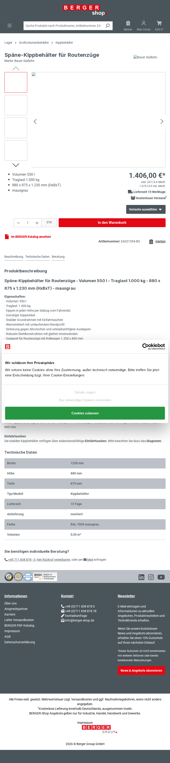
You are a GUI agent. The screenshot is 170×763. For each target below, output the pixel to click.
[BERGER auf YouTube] (161, 578)
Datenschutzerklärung (19, 642)
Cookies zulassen (85, 413)
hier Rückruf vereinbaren (53, 559)
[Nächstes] (162, 122)
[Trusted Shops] (8, 576)
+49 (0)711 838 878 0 (80, 606)
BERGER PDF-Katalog (19, 625)
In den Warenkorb (112, 222)
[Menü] (9, 25)
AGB (7, 636)
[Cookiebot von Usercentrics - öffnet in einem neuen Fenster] (145, 346)
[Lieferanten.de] (18, 576)
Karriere (9, 614)
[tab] (13, 257)
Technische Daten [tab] (37, 256)
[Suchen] (107, 25)
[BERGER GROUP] (101, 731)
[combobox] (62, 25)
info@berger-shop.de (79, 620)
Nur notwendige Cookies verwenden (85, 400)
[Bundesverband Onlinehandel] (45, 576)
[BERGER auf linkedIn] (141, 578)
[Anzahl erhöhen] (37, 222)
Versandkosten (81, 699)
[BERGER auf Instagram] (151, 578)
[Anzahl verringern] (18, 222)
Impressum (12, 631)
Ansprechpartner (16, 609)
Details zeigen (85, 392)
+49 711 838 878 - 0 (21, 559)
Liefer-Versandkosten (19, 620)
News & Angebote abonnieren (141, 670)
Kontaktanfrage (76, 615)
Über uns (10, 603)
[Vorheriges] (35, 122)
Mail (90, 559)
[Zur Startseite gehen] (85, 10)
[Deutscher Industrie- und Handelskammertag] (27, 576)
